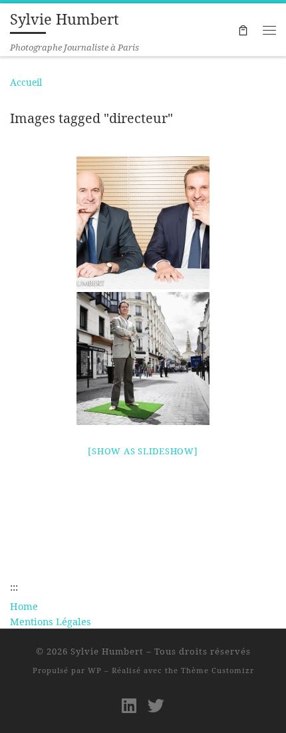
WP (95, 670)
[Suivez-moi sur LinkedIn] (129, 705)
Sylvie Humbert (107, 651)
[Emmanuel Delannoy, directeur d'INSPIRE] (143, 358)
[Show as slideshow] (143, 451)
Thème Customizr (217, 670)
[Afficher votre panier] (242, 29)
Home (24, 606)
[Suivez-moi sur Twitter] (156, 705)
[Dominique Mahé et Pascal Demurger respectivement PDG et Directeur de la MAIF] (143, 222)
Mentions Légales (50, 621)
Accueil (26, 82)
